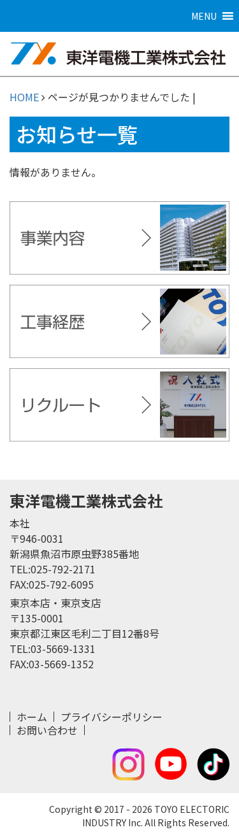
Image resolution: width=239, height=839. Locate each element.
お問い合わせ (47, 730)
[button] (204, 16)
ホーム (32, 716)
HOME (24, 96)
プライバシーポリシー (112, 716)
